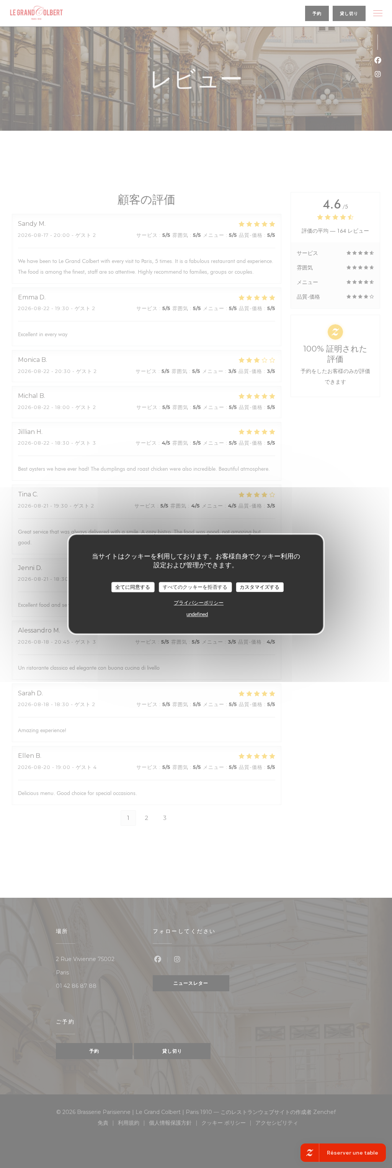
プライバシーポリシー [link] (199, 603)
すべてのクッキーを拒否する (195, 587)
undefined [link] (197, 614)
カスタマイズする (259, 587)
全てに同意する (132, 587)
